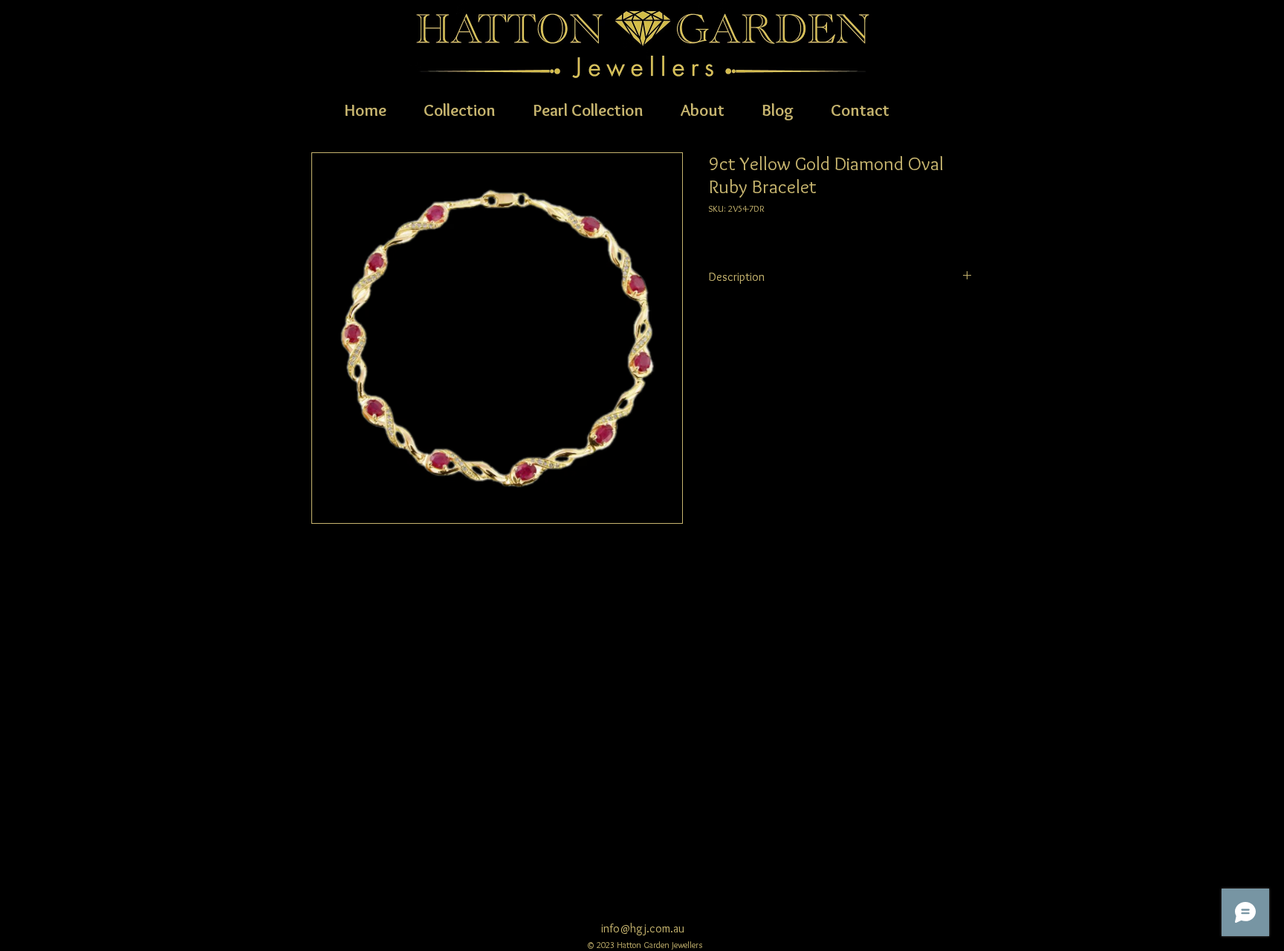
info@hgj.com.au (642, 928)
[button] (459, 108)
